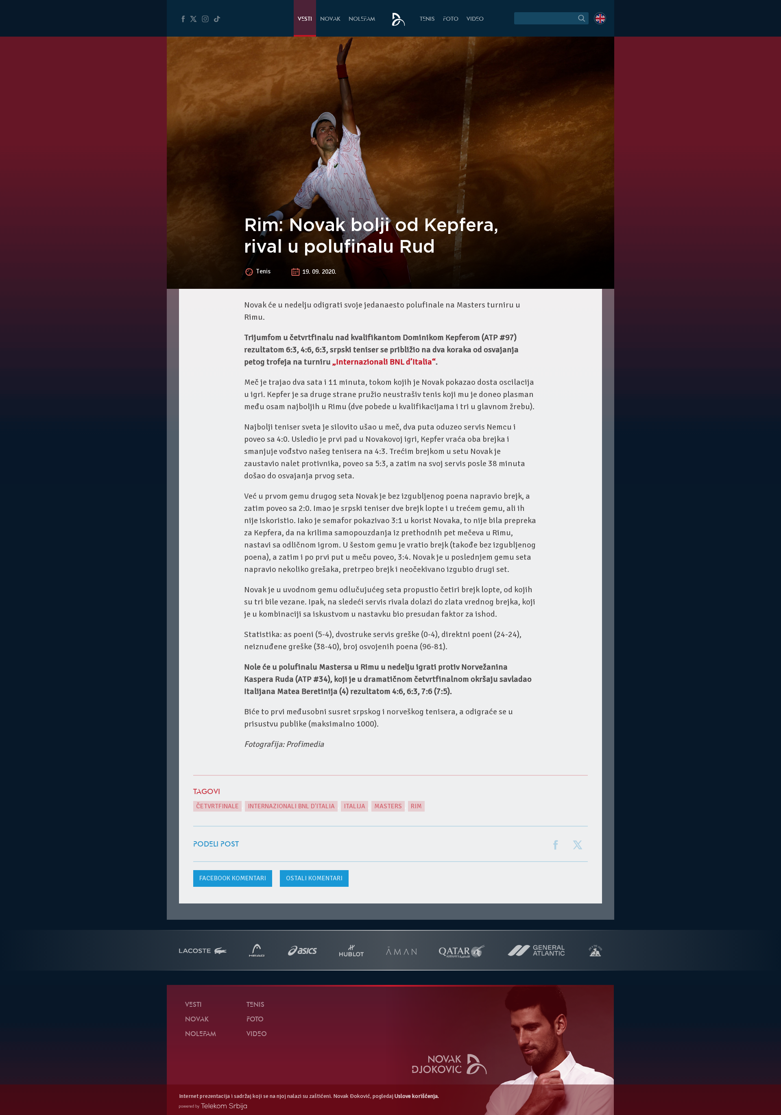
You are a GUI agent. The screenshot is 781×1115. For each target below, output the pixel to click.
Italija (354, 806)
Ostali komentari (314, 878)
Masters (388, 806)
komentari (232, 878)
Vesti (305, 19)
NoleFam (362, 19)
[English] (600, 18)
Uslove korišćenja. (417, 1096)
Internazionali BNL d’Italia (291, 806)
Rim (416, 806)
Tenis (427, 19)
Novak (330, 19)
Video (475, 19)
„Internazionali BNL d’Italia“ (384, 362)
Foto (450, 19)
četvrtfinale (217, 806)
